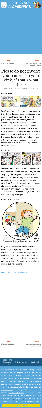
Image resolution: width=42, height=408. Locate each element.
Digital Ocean (29, 384)
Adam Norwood (6, 390)
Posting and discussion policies (7, 362)
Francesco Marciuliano (16, 393)
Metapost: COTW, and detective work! (33, 64)
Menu (4, 6)
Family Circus (22, 272)
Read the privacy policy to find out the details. (20, 400)
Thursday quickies (7, 63)
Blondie (4, 272)
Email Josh (35, 362)
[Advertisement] (21, 32)
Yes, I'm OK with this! (21, 405)
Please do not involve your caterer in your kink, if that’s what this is (21, 78)
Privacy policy (21, 362)
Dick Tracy (12, 272)
